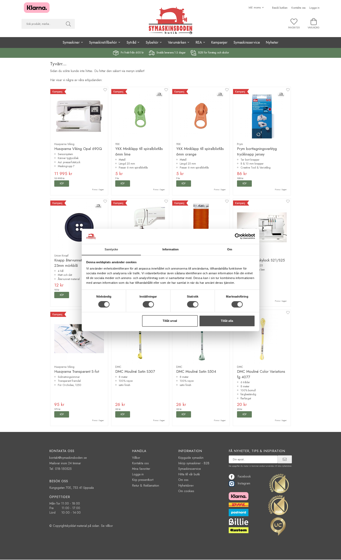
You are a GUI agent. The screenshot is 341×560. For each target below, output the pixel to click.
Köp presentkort (142, 480)
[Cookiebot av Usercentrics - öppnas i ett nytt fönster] (237, 236)
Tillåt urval (170, 320)
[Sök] (68, 24)
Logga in (314, 8)
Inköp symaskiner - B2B (193, 463)
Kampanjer (219, 42)
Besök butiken (280, 8)
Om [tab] (229, 249)
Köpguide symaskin (190, 457)
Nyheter (272, 42)
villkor (109, 525)
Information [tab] (170, 249)
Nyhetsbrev (186, 485)
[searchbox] (42, 24)
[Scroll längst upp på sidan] (285, 554)
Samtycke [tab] (111, 249)
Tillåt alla (227, 320)
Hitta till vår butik (189, 474)
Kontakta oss (298, 8)
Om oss (183, 480)
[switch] (148, 304)
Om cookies (186, 491)
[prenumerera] (285, 459)
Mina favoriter (141, 468)
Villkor (136, 457)
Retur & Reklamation (145, 485)
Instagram (244, 483)
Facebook (244, 476)
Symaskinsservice (246, 42)
